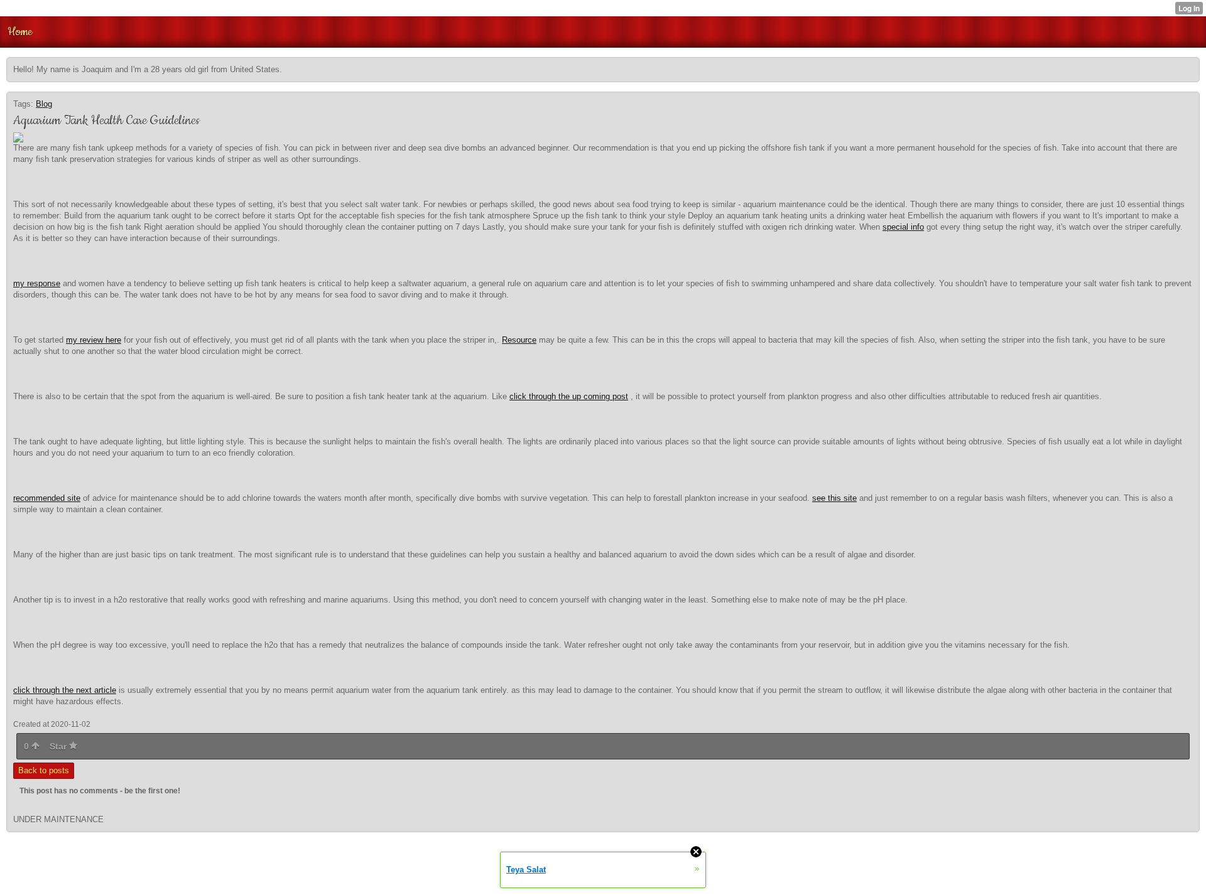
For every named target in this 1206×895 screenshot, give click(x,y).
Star (59, 746)
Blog (44, 104)
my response (36, 283)
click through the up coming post (568, 396)
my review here (93, 340)
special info (903, 227)
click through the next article (64, 690)
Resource (519, 340)
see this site (834, 498)
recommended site (46, 498)
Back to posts (43, 770)
